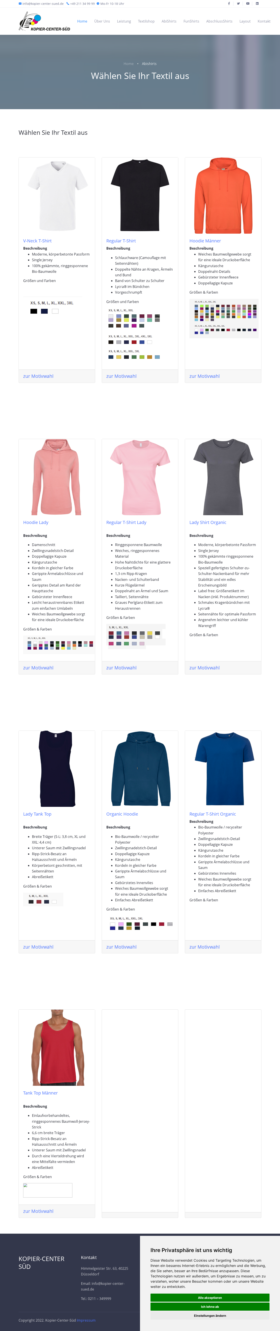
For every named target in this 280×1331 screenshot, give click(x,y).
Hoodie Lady (35, 522)
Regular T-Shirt (121, 241)
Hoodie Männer (205, 241)
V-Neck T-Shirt (37, 241)
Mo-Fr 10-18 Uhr (112, 4)
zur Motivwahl (38, 376)
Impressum (86, 1320)
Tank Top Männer (40, 1093)
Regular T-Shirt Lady (126, 522)
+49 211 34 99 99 (82, 4)
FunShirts (191, 21)
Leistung (124, 21)
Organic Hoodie (122, 814)
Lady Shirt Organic (207, 522)
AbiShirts (169, 21)
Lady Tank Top (37, 814)
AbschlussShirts (219, 21)
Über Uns (102, 21)
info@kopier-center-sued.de (43, 4)
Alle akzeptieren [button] (210, 1297)
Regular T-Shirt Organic (212, 814)
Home (82, 21)
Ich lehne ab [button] (210, 1306)
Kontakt (264, 21)
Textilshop (146, 21)
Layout (245, 21)
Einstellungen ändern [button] (210, 1315)
